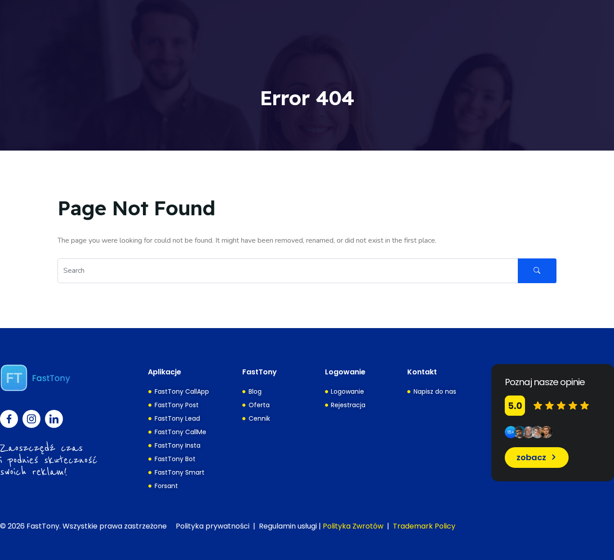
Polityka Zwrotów (353, 526)
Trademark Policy (424, 526)
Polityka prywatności (212, 526)
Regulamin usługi (288, 526)
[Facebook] (9, 419)
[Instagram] (31, 419)
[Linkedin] (54, 419)
